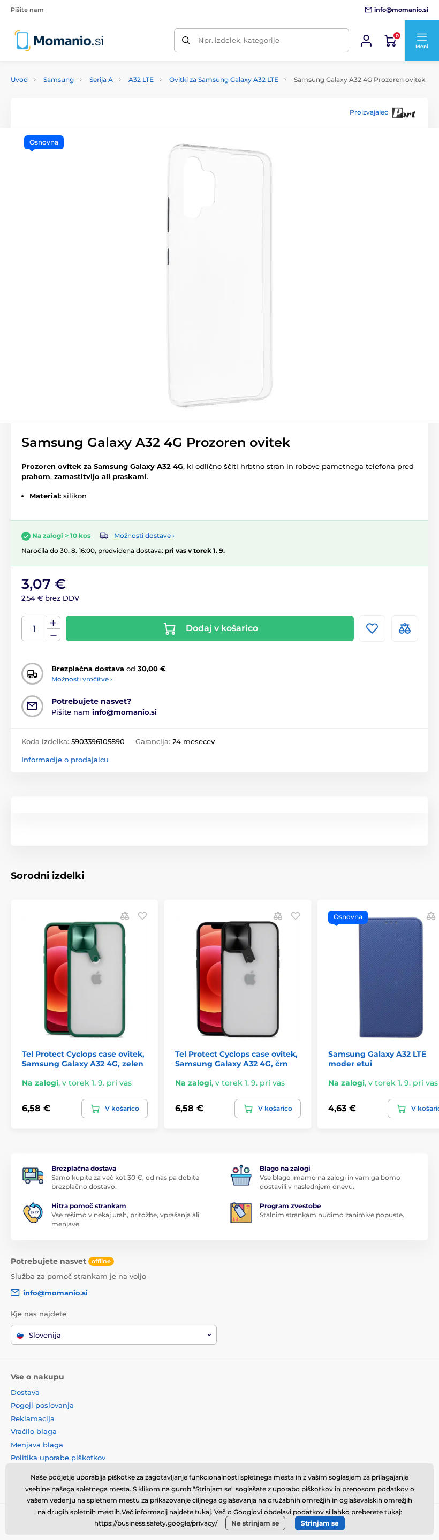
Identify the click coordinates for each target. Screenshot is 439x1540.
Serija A (101, 79)
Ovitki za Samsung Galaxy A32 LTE (223, 79)
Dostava (25, 1392)
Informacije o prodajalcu (65, 759)
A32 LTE (141, 79)
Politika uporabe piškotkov (58, 1457)
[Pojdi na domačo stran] (59, 40)
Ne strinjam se (255, 1523)
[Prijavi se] (366, 41)
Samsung (58, 79)
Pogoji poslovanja (42, 1405)
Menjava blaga (37, 1444)
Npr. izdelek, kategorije (238, 40)
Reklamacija (33, 1418)
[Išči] (186, 40)
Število (34, 628)
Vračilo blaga (34, 1431)
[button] (421, 40)
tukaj (203, 1512)
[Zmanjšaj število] (53, 635)
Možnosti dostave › (144, 536)
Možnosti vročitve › (81, 679)
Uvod (19, 79)
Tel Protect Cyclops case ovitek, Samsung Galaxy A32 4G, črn (236, 1058)
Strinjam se (320, 1523)
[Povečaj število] (53, 622)
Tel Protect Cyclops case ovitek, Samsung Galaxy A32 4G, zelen (83, 1058)
